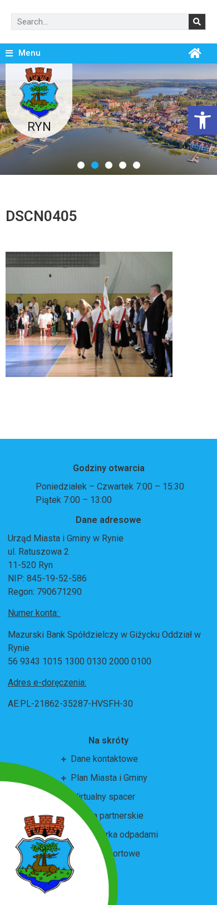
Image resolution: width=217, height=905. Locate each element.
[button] (81, 165)
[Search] (197, 22)
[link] (202, 120)
